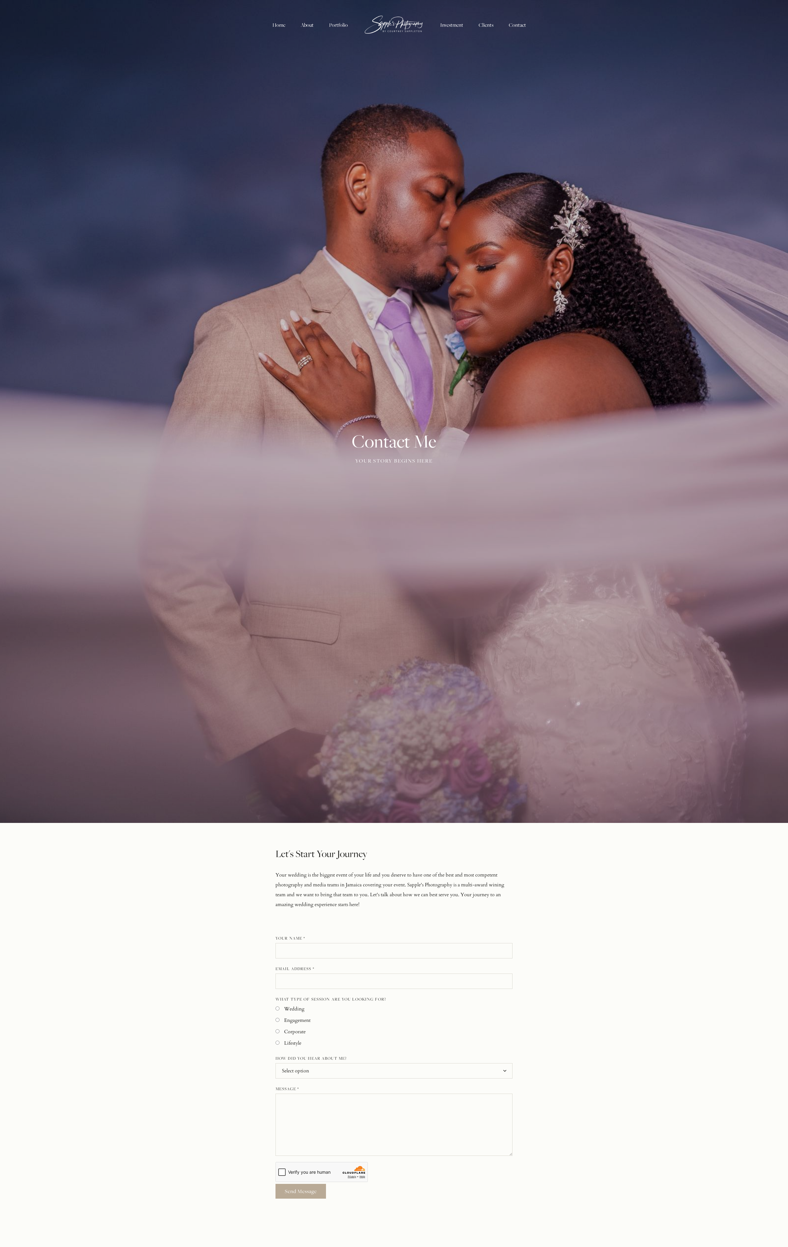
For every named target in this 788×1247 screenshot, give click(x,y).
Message (287, 1088)
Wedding (294, 1009)
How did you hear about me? (311, 1058)
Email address (294, 968)
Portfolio (338, 25)
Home (278, 25)
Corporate (295, 1031)
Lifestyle (292, 1043)
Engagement (297, 1020)
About (307, 25)
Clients (486, 25)
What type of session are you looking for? (330, 999)
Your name (290, 938)
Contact (517, 25)
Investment (451, 25)
